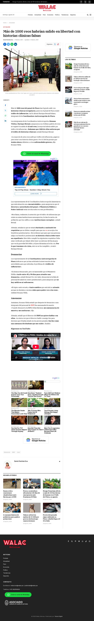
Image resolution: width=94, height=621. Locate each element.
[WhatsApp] (5, 115)
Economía (50, 15)
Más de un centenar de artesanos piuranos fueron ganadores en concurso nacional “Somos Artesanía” (82, 125)
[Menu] (90, 15)
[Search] (88, 15)
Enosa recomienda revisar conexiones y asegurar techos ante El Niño (82, 113)
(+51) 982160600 (14, 589)
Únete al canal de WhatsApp (38, 154)
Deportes (73, 15)
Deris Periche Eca (8, 39)
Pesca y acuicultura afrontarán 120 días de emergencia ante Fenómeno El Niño (31, 494)
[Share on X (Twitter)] (8, 44)
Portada (30, 15)
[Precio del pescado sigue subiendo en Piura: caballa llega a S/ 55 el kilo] (51, 508)
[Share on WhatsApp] (11, 44)
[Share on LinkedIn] (15, 44)
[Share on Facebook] (4, 44)
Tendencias (64, 15)
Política (57, 15)
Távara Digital (58, 616)
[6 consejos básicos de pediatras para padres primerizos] (12, 508)
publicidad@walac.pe (31, 585)
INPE (32, 305)
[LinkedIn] (5, 121)
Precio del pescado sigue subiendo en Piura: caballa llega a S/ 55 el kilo (51, 518)
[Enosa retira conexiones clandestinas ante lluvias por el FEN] (12, 483)
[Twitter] (5, 110)
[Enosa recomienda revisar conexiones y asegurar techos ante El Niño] (68, 113)
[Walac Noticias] (47, 8)
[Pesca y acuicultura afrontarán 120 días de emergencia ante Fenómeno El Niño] (32, 483)
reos (18, 452)
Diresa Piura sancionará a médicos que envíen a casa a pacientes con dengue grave (82, 101)
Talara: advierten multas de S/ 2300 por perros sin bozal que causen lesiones (31, 518)
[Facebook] (5, 105)
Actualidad (38, 15)
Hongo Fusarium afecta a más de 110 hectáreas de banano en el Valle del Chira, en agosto (30, 2)
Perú (44, 15)
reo (46, 230)
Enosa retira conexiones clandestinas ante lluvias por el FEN (9, 494)
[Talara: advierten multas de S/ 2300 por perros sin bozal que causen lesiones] (32, 508)
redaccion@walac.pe (17, 585)
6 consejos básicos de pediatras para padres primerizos (11, 517)
